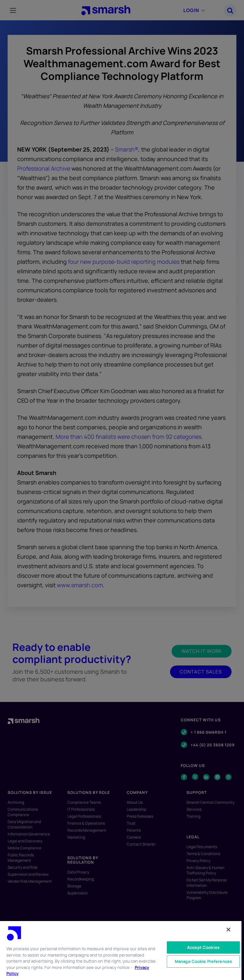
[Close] (228, 930)
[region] (120, 950)
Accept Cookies (203, 947)
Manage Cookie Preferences (203, 961)
